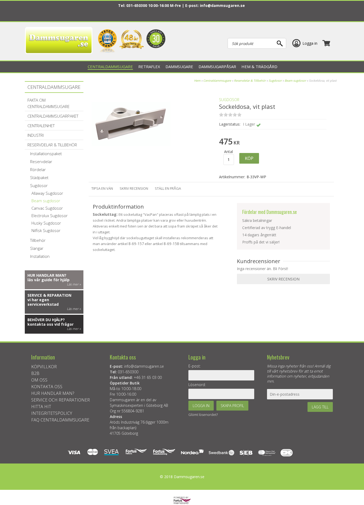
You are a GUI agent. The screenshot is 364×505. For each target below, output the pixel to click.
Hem (197, 80)
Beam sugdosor (295, 80)
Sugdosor (275, 80)
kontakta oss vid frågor (50, 324)
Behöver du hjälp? (46, 319)
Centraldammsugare (217, 80)
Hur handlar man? (46, 275)
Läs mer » (74, 284)
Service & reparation (49, 295)
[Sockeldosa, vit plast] (131, 162)
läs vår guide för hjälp (48, 279)
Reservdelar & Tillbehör (250, 80)
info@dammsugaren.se (222, 5)
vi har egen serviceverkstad (43, 302)
